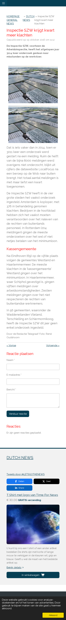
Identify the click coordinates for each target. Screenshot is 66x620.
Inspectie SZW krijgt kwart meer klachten (44, 20)
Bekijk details (14, 567)
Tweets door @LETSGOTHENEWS (26, 474)
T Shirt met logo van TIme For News (32, 495)
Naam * (11, 360)
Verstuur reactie (18, 413)
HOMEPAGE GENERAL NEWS (13, 20)
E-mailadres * (14, 374)
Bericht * (11, 389)
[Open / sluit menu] (3, 3)
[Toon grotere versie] (33, 84)
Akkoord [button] (53, 615)
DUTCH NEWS (20, 457)
